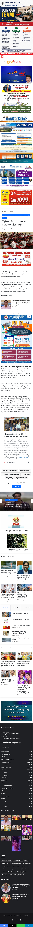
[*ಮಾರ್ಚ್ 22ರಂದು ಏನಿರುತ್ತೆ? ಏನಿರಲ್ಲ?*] (6, 627)
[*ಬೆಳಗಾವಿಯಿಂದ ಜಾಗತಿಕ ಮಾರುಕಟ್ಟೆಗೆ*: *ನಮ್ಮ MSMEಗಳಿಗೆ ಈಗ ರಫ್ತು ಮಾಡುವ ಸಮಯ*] (24, 587)
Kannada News (11, 211)
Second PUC (25, 470)
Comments (27, 608)
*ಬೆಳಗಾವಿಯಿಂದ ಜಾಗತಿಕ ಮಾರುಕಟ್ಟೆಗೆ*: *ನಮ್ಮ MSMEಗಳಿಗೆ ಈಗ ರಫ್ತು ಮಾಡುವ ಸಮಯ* (22, 595)
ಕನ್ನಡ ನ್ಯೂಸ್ (26, 474)
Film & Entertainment (8, 759)
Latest (4, 217)
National (4, 780)
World (3, 798)
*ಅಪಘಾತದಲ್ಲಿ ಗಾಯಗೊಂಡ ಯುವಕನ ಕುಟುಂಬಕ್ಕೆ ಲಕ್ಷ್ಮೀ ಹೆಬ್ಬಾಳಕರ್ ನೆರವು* (23, 663)
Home (4, 211)
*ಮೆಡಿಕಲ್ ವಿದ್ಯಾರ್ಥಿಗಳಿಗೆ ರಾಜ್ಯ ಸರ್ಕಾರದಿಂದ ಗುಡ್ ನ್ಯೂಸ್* (19, 632)
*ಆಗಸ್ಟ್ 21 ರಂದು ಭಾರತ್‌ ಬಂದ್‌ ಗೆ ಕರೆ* (21, 613)
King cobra (24, 866)
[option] (16, 501)
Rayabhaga (25, 869)
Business (4, 757)
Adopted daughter (18, 860)
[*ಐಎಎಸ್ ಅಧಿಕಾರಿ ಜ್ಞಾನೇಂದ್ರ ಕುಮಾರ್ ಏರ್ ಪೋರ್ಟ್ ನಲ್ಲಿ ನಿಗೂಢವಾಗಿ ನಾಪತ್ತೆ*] (24, 567)
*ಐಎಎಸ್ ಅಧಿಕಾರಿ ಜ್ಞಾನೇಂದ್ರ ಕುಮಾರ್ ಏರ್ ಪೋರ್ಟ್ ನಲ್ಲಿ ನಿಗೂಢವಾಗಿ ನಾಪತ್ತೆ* (23, 577)
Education (5, 215)
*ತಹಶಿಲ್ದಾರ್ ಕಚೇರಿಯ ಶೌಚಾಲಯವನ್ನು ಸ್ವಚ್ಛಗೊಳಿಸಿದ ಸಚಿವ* (8, 681)
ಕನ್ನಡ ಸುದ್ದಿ (9, 478)
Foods (5, 801)
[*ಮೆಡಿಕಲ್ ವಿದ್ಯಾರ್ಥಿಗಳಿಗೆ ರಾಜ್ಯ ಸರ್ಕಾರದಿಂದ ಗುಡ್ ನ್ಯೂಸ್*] (6, 633)
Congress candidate (16, 863)
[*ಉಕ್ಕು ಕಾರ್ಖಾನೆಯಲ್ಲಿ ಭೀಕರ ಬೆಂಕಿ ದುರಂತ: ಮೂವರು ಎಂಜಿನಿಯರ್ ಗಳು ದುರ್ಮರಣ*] (27, 838)
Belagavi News (6, 751)
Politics (4, 783)
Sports (4, 790)
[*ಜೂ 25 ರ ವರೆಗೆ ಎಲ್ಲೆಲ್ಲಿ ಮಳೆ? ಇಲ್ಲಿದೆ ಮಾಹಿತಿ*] (6, 639)
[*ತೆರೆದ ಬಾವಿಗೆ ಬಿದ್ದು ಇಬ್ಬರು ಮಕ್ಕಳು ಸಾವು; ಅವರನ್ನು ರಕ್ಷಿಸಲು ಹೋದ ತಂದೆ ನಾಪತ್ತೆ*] (8, 565)
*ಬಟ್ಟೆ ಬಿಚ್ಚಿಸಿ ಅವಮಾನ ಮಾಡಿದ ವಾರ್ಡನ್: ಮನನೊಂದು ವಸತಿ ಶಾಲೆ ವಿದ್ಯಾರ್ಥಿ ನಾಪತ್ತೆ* (15, 505)
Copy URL (16, 486)
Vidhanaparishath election (8, 871)
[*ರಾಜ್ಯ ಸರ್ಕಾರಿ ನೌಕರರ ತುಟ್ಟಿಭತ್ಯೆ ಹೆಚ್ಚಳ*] (6, 621)
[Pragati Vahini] (14, 62)
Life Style (4, 777)
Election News (8, 785)
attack (26, 860)
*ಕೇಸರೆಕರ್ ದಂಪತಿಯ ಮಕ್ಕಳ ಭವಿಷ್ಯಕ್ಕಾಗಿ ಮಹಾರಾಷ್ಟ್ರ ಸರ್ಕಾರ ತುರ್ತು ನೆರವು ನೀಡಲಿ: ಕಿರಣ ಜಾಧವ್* (21, 303)
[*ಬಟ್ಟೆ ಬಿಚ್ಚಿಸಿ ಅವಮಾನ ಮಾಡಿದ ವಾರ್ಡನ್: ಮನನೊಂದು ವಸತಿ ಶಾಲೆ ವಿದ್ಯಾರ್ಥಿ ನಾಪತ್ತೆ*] (16, 843)
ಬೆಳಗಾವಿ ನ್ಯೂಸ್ (21, 874)
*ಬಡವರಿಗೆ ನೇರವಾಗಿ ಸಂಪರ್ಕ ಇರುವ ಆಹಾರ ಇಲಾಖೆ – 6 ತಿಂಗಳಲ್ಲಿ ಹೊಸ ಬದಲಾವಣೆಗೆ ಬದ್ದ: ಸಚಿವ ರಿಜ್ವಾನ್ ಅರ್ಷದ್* (8, 596)
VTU (18, 871)
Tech (3, 793)
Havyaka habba (6, 866)
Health (5, 764)
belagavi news (5, 863)
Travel (5, 806)
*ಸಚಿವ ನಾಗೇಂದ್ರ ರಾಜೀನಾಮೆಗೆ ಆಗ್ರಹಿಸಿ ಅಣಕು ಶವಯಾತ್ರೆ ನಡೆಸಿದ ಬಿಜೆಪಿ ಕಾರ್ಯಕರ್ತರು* (8, 663)
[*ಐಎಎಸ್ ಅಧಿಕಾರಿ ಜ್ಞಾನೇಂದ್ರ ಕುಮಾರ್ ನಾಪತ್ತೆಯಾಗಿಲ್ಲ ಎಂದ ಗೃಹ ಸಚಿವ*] (27, 817)
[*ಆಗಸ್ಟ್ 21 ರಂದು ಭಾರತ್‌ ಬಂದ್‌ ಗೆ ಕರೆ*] (6, 614)
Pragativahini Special (8, 788)
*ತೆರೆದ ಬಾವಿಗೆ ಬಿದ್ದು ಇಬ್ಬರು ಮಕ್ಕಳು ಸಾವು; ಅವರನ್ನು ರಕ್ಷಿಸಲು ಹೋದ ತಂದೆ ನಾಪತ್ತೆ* (8, 572)
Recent (15, 608)
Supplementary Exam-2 (11, 474)
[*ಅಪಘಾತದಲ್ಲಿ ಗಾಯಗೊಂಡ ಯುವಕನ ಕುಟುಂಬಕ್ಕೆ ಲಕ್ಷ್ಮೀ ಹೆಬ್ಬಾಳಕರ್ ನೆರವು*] (24, 656)
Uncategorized (6, 796)
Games (5, 804)
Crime (5, 772)
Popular (5, 608)
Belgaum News (6, 754)
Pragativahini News (10, 470)
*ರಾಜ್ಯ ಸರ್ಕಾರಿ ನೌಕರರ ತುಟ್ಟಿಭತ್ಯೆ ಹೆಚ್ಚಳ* (21, 619)
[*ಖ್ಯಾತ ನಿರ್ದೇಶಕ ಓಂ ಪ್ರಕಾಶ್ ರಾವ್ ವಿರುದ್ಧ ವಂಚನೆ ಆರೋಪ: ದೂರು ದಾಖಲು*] (6, 838)
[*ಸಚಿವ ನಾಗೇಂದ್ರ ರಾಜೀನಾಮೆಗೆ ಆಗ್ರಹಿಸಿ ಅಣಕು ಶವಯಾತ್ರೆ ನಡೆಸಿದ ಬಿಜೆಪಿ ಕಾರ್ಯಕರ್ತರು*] (8, 656)
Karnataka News (24, 215)
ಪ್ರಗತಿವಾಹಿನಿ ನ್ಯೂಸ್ (22, 478)
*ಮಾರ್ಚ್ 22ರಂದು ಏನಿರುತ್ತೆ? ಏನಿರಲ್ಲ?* (21, 625)
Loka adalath (5, 869)
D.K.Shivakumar (27, 863)
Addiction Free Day (6, 860)
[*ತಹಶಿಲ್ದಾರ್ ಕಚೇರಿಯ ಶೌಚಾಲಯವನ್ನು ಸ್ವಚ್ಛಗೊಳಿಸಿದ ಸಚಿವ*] (8, 673)
